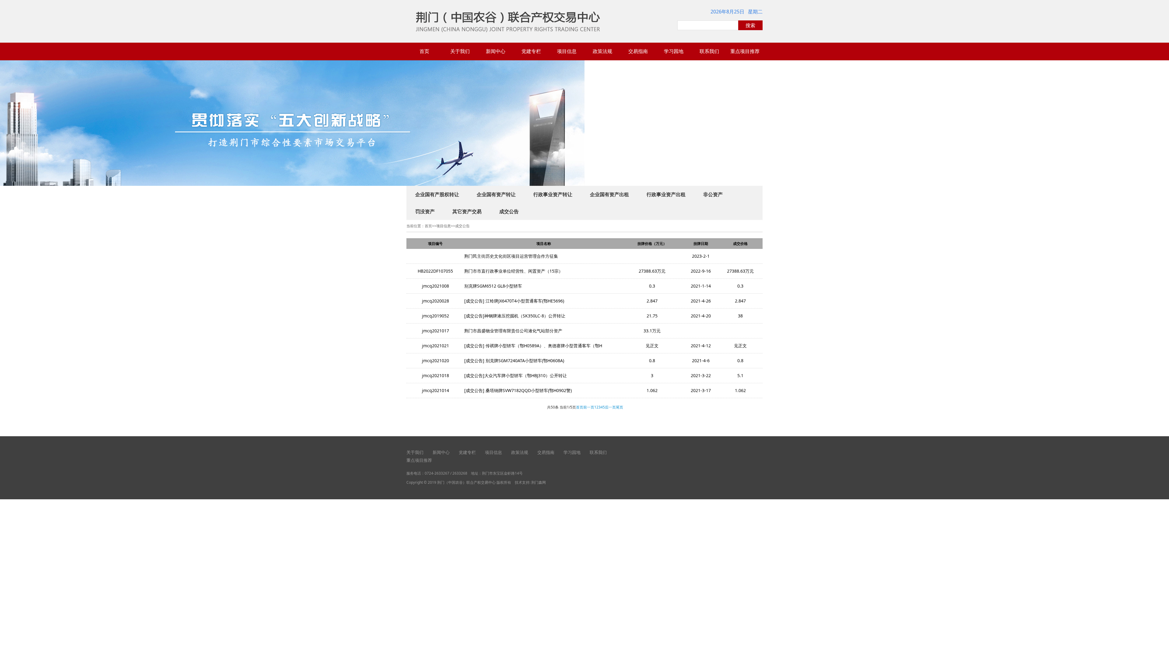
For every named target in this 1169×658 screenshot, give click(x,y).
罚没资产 (425, 211)
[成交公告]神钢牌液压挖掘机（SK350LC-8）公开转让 (514, 316)
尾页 (619, 407)
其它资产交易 (467, 211)
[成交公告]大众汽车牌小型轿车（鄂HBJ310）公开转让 (515, 375)
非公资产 (713, 194)
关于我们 (460, 51)
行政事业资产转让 (552, 194)
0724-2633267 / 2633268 (446, 473)
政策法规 (602, 51)
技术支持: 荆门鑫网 (530, 482)
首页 (424, 51)
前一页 (588, 407)
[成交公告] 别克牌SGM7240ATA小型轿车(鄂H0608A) (514, 360)
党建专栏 (531, 51)
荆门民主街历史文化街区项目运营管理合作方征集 (511, 256)
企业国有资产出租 (609, 194)
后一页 (610, 407)
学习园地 (673, 51)
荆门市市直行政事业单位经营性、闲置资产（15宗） (513, 271)
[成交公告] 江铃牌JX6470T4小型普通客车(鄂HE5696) (514, 301)
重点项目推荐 (745, 51)
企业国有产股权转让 (437, 194)
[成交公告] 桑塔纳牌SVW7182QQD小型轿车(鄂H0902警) (518, 390)
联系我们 (709, 51)
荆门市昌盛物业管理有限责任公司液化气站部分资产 (513, 331)
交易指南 (638, 51)
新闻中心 (495, 51)
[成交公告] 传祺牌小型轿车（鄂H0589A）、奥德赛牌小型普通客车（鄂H (533, 345)
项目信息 (567, 51)
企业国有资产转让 (496, 194)
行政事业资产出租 (666, 194)
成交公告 (509, 211)
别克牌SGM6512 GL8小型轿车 (493, 286)
